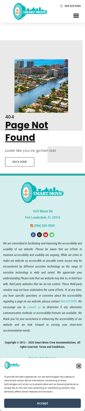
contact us (34, 307)
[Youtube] (45, 234)
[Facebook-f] (33, 234)
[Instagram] (39, 234)
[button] (79, 366)
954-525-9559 (73, 6)
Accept (42, 403)
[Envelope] (51, 234)
